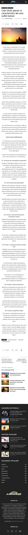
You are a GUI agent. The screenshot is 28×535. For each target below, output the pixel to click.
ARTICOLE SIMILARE (7, 367)
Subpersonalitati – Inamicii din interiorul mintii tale (22, 361)
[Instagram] (12, 531)
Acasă (2, 5)
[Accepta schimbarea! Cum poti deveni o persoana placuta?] (5, 382)
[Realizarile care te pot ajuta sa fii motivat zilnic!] (5, 375)
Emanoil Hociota (9, 18)
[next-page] (15, 395)
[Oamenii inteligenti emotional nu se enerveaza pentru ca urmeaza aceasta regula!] (5, 413)
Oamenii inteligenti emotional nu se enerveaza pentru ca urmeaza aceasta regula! (18, 413)
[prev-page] (13, 395)
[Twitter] (16, 531)
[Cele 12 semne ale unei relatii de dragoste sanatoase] (5, 427)
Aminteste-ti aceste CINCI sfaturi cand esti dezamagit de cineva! (17, 389)
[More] (21, 24)
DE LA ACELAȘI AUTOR (7, 370)
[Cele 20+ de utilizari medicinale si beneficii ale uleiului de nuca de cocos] (5, 454)
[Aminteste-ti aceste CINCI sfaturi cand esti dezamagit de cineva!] (5, 389)
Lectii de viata (8, 5)
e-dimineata (20, 339)
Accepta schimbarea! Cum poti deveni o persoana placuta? (17, 382)
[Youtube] (20, 531)
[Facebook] (7, 531)
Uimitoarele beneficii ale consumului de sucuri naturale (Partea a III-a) (17, 439)
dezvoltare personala (12, 339)
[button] (2, 2)
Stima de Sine (10, 7)
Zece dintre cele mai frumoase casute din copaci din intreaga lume (7, 361)
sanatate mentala (5, 341)
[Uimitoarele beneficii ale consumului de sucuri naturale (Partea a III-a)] (5, 439)
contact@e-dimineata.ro (17, 521)
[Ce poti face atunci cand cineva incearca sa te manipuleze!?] (5, 447)
